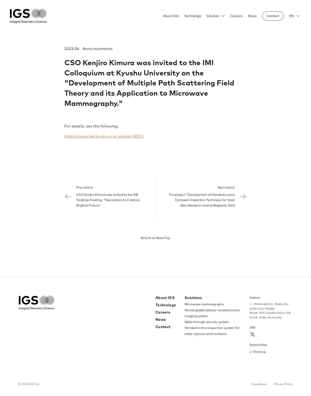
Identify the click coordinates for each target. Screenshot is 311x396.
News (252, 16)
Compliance (259, 384)
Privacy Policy (283, 384)
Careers (236, 16)
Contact (163, 326)
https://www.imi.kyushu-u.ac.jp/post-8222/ (104, 136)
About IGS (171, 16)
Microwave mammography (204, 304)
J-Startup (258, 352)
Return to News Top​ (155, 238)
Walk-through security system (207, 322)
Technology (192, 16)
